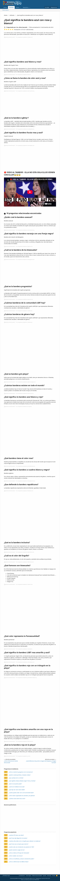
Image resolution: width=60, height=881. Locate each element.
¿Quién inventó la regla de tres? (17, 850)
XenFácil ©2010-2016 (46, 878)
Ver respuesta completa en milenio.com (24, 584)
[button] (21, 7)
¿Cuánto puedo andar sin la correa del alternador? (21, 792)
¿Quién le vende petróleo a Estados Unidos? (19, 775)
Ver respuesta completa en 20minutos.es (24, 741)
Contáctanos (22, 875)
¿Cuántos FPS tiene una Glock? (16, 835)
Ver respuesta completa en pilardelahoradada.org (26, 677)
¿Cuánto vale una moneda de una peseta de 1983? (21, 847)
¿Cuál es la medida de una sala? (17, 786)
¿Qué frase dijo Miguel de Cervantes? (18, 838)
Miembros (25, 7)
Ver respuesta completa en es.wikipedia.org (25, 129)
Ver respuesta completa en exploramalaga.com (26, 381)
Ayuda (44, 875)
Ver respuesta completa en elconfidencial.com (25, 466)
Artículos (12, 15)
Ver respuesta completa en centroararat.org (25, 90)
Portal (53, 875)
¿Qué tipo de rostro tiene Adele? (17, 789)
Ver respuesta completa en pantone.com (24, 299)
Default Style (7, 875)
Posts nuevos (5, 10)
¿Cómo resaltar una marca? (16, 856)
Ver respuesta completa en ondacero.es (24, 37)
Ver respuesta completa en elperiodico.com (25, 552)
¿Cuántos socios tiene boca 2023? (17, 798)
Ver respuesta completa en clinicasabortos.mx (25, 480)
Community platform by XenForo (22, 878)
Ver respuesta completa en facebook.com (24, 490)
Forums (11, 7)
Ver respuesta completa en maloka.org (24, 310)
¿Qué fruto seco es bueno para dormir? (18, 844)
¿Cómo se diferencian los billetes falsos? (18, 861)
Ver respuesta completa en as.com (23, 756)
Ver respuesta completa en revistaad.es (24, 648)
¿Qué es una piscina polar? (15, 784)
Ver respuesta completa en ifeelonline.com (25, 561)
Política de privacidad (37, 875)
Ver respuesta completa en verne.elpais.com (25, 145)
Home (5, 7)
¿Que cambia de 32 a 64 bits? (16, 778)
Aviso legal (28, 875)
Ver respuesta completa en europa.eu (24, 406)
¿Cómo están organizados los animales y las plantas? (22, 795)
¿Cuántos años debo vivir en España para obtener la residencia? (24, 841)
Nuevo (17, 7)
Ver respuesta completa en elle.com (23, 74)
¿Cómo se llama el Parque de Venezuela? (19, 853)
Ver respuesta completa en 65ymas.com (24, 246)
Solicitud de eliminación (10, 37)
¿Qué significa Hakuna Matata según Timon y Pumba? (22, 781)
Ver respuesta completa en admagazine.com (25, 259)
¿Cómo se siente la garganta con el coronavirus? (21, 772)
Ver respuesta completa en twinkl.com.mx (25, 393)
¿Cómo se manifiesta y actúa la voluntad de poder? (21, 859)
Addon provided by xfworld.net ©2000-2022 (30, 879)
